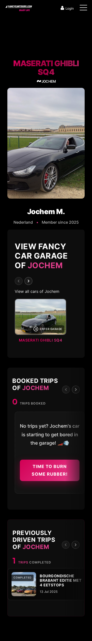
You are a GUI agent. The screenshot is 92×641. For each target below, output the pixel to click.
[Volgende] (28, 281)
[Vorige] (19, 281)
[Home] (18, 7)
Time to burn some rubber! (50, 470)
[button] (46, 322)
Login (70, 8)
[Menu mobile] (83, 8)
